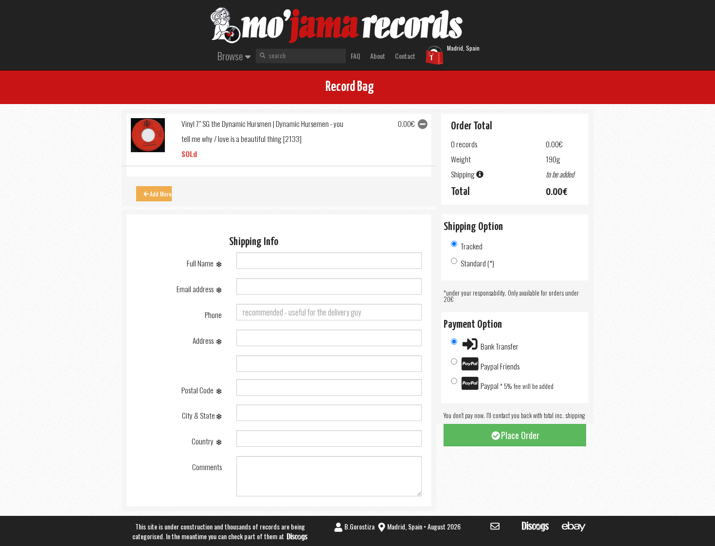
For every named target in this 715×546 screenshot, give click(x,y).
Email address (196, 288)
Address (204, 340)
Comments (207, 466)
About (377, 56)
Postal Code (198, 390)
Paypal (516, 385)
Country (204, 441)
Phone (213, 314)
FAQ (355, 56)
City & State (199, 415)
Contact (405, 56)
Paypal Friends (499, 366)
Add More (161, 194)
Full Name (201, 263)
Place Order (520, 435)
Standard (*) (477, 263)
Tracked (472, 246)
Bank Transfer (498, 346)
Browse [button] (231, 55)
